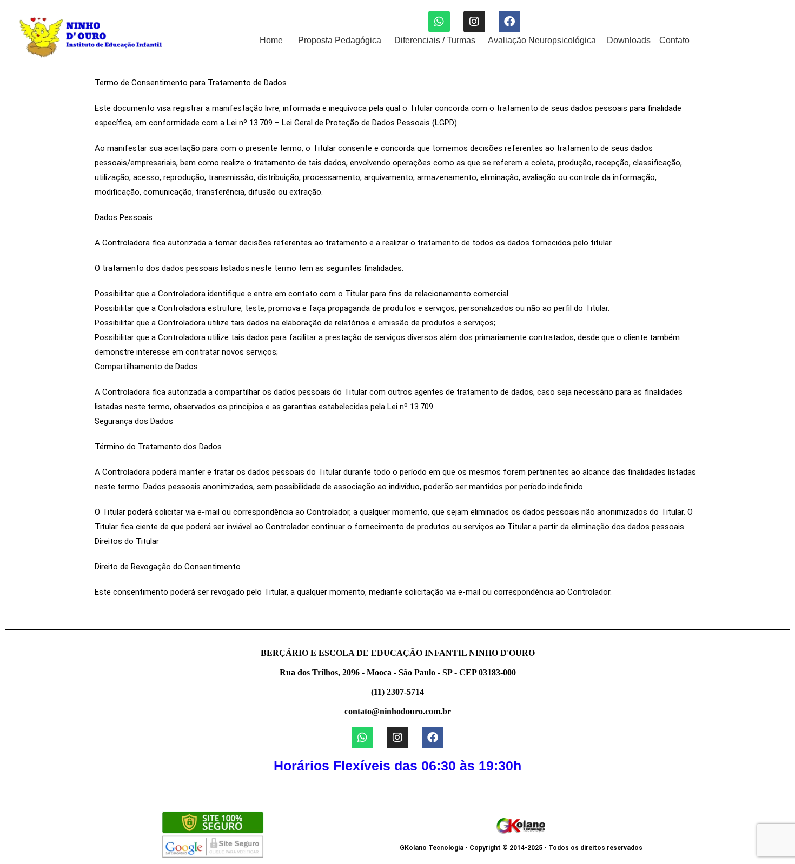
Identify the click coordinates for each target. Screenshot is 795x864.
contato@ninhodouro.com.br (398, 711)
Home (271, 40)
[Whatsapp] (439, 21)
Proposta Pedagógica (339, 40)
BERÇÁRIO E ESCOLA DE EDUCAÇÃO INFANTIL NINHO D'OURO (398, 652)
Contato (674, 40)
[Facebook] (509, 21)
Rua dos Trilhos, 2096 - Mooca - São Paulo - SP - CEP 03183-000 (398, 672)
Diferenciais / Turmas (434, 40)
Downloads (629, 40)
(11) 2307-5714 (397, 691)
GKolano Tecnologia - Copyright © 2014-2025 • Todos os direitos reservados (521, 848)
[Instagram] (474, 21)
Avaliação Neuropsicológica (542, 40)
